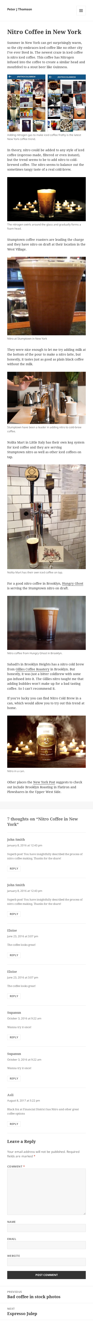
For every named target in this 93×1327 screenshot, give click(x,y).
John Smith (16, 840)
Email (11, 1239)
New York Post (44, 782)
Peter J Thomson (19, 9)
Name (11, 1222)
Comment (16, 1166)
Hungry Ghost (72, 583)
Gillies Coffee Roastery (32, 669)
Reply (14, 868)
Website (13, 1256)
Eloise (12, 930)
